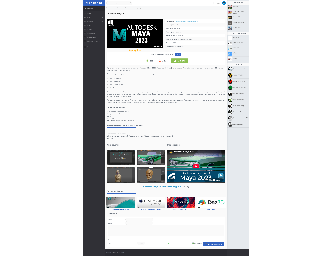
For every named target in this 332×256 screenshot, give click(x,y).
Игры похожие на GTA (240, 118)
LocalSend (236, 37)
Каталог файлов (111, 8)
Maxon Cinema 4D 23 (181, 210)
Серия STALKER (238, 75)
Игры (88, 17)
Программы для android (93, 41)
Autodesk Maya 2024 (120, 210)
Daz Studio (211, 210)
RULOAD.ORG (94, 3)
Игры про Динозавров (240, 112)
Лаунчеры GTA (238, 124)
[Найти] (130, 3)
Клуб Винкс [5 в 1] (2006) (238, 12)
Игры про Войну (238, 105)
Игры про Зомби (238, 99)
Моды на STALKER (239, 81)
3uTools (235, 53)
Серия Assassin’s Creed (240, 69)
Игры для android (91, 37)
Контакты (89, 47)
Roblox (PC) (236, 6)
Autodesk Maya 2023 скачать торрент (162, 186)
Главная (89, 13)
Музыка (89, 25)
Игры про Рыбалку (239, 87)
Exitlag (235, 58)
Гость (218, 3)
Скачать (181, 60)
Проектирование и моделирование (135, 8)
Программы (90, 21)
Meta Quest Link (238, 42)
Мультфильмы (91, 33)
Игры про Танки (238, 93)
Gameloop (236, 47)
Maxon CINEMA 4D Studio (151, 210)
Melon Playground (238, 22)
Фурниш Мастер (238, 17)
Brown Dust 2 (237, 27)
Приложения (120, 8)
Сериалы (89, 29)
